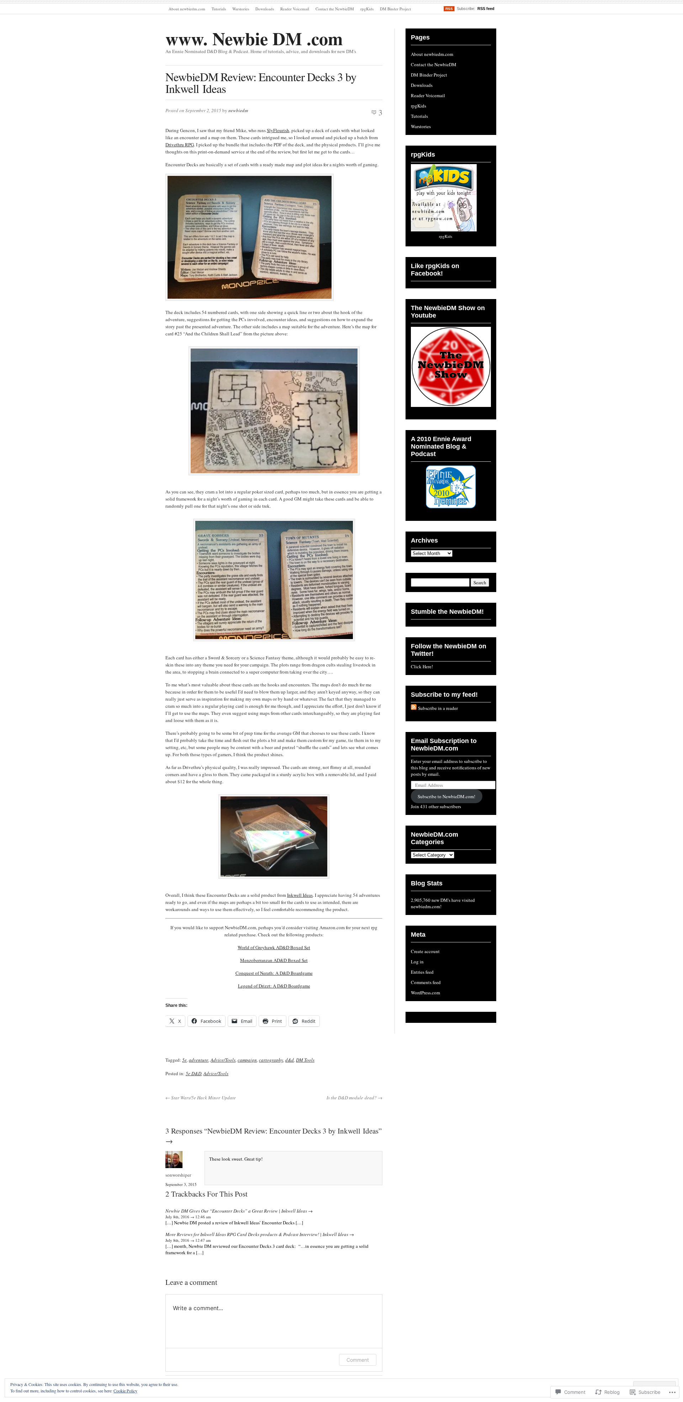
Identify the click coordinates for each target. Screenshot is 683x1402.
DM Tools (305, 1060)
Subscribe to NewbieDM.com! (446, 796)
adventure (198, 1060)
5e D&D (193, 1073)
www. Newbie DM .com (254, 38)
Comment (357, 1360)
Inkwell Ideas (300, 895)
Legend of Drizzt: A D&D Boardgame (274, 986)
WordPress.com (425, 992)
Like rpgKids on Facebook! (435, 269)
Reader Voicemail (294, 8)
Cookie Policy (125, 1390)
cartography (271, 1060)
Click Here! (422, 666)
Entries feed (422, 972)
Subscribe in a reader (438, 708)
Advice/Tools (223, 1060)
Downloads (264, 8)
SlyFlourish (278, 130)
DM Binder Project (395, 8)
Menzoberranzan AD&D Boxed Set (274, 960)
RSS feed (485, 8)
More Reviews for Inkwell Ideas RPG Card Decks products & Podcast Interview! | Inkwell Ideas (256, 1234)
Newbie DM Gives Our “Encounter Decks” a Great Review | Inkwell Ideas (236, 1211)
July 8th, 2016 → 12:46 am (188, 1216)
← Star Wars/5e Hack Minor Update (200, 1097)
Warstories (240, 8)
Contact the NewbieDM (335, 8)
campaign (247, 1060)
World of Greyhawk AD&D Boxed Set (274, 947)
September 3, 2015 (181, 1184)
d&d (289, 1060)
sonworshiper (178, 1175)
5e (184, 1060)
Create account (425, 951)
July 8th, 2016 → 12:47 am (188, 1240)
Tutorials (219, 8)
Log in (417, 961)
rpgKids (367, 8)
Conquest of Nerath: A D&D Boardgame (274, 973)
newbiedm (238, 110)
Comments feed (426, 982)
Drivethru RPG (179, 144)
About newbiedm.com (187, 8)
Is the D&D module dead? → (354, 1097)
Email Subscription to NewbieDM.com (444, 744)
